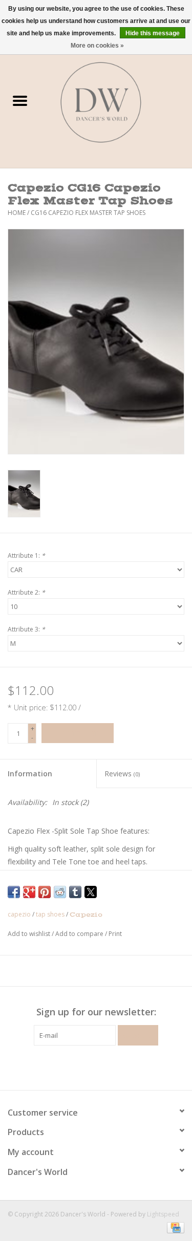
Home (17, 212)
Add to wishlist (30, 933)
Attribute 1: (26, 555)
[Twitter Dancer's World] (96, 1066)
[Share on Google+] (29, 892)
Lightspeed (163, 1214)
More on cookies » (97, 45)
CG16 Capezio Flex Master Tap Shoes (88, 212)
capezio (19, 914)
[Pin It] (44, 892)
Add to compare (80, 933)
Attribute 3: (26, 629)
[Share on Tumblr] (75, 892)
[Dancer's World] (116, 101)
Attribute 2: (26, 592)
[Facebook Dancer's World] (78, 1066)
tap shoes (50, 914)
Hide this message (152, 33)
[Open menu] (20, 100)
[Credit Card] (173, 1227)
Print (115, 933)
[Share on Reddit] (60, 892)
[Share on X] (90, 892)
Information (30, 773)
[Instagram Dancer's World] (114, 1066)
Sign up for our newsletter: (96, 1012)
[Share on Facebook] (14, 892)
